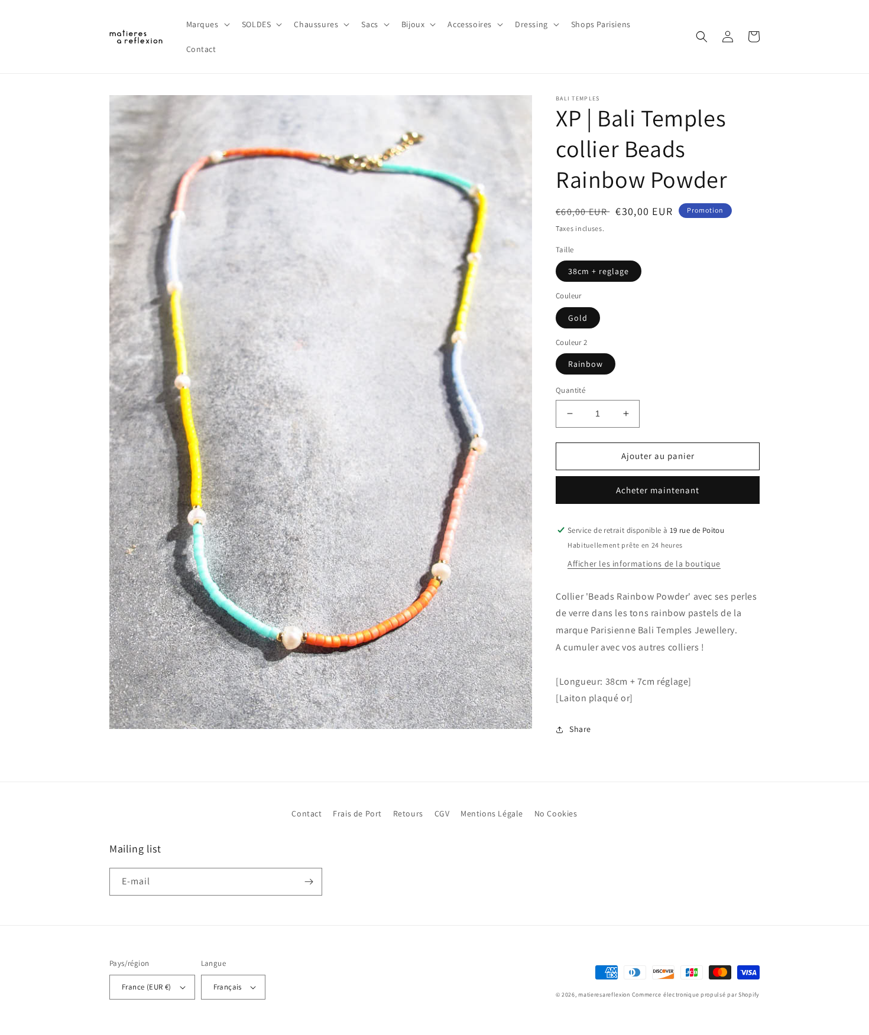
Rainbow (585, 364)
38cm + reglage (598, 271)
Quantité (570, 390)
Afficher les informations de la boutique (644, 563)
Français (227, 987)
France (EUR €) (146, 987)
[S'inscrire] (309, 882)
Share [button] (580, 729)
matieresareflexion (604, 994)
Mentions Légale (492, 813)
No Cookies (556, 813)
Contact (306, 813)
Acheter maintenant (657, 490)
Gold (578, 318)
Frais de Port (357, 813)
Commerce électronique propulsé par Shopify (696, 994)
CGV (442, 813)
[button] (207, 24)
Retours (408, 813)
